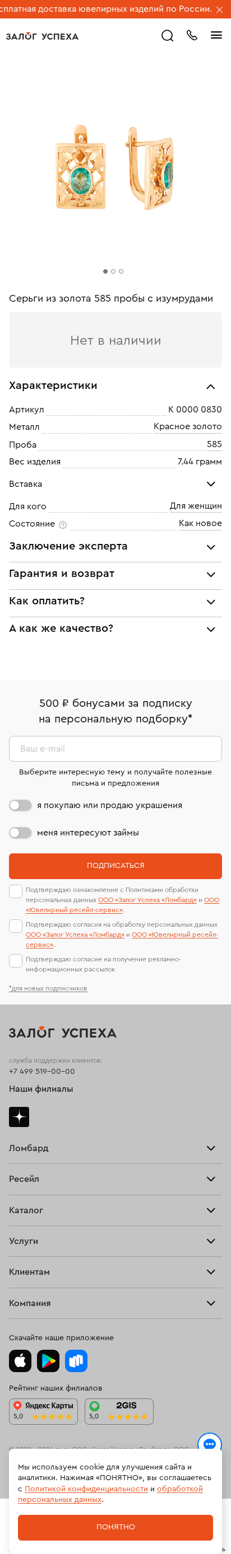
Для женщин (196, 505)
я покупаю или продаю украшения (109, 805)
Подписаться (116, 866)
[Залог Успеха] (42, 36)
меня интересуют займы (88, 832)
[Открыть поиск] (168, 36)
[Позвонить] (192, 34)
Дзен (19, 1117)
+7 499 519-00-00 (42, 1072)
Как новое (200, 523)
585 (214, 444)
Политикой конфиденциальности (86, 1489)
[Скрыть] (219, 10)
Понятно (115, 1527)
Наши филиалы (41, 1088)
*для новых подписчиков (48, 988)
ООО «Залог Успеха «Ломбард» (147, 899)
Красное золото (188, 426)
